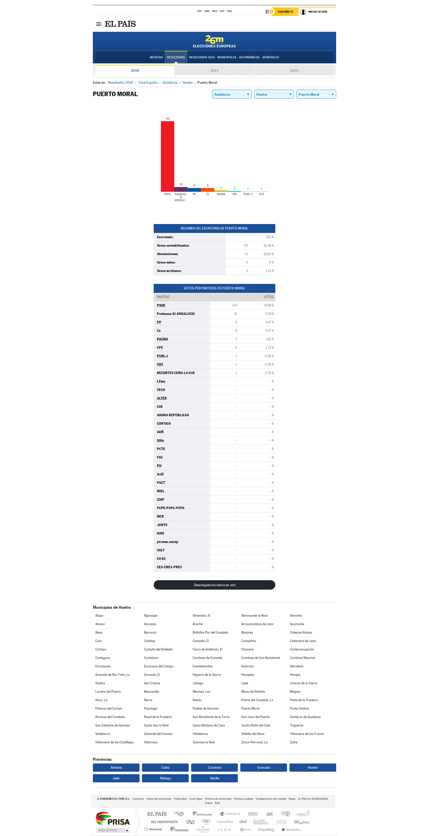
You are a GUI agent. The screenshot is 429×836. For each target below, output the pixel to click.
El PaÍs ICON (224, 829)
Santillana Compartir (230, 814)
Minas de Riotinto (253, 691)
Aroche (198, 624)
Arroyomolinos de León (257, 624)
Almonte (296, 615)
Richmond (154, 829)
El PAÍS (157, 814)
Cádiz (165, 767)
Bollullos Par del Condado (210, 632)
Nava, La (101, 700)
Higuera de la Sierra (207, 675)
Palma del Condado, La (257, 700)
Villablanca (200, 734)
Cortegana (102, 658)
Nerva (148, 700)
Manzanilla (151, 691)
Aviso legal (195, 798)
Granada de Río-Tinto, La (112, 675)
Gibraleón (296, 666)
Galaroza (247, 666)
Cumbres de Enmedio (207, 658)
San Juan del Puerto (255, 717)
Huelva (100, 683)
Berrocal (150, 632)
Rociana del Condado (110, 717)
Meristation (290, 829)
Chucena (247, 649)
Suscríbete (285, 11)
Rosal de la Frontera (158, 717)
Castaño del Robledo (158, 649)
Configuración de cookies (271, 798)
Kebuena (297, 822)
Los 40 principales (180, 814)
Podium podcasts (203, 829)
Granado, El (152, 675)
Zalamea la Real (204, 742)
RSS (217, 803)
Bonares (247, 632)
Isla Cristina (152, 683)
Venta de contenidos (158, 798)
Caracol (302, 814)
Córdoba (214, 767)
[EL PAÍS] (121, 24)
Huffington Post (163, 822)
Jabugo (198, 683)
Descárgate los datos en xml (214, 585)
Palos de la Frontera (304, 700)
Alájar (99, 615)
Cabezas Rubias (301, 632)
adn (284, 814)
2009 (294, 71)
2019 (135, 71)
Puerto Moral (250, 708)
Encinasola (102, 666)
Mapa (292, 798)
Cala (98, 641)
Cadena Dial (243, 822)
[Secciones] (99, 24)
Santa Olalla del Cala (255, 725)
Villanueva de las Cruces (307, 734)
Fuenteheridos (203, 666)
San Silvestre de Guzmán (112, 725)
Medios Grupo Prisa (112, 830)
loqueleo (266, 829)
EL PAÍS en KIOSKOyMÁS (313, 798)
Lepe (244, 683)
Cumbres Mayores (302, 658)
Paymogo (150, 708)
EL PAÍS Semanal (261, 822)
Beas (98, 632)
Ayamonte (297, 624)
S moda (244, 829)
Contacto (138, 798)
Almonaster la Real (254, 615)
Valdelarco (102, 734)
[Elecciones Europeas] (214, 41)
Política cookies (243, 798)
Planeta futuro (279, 822)
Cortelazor (151, 658)
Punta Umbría (299, 708)
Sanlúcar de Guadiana (305, 717)
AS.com (267, 814)
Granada (263, 767)
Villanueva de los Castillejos (114, 742)
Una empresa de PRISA (113, 818)
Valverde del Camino (158, 734)
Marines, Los (201, 691)
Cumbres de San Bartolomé (260, 658)
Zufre (293, 742)
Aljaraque (150, 615)
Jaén (116, 778)
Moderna (178, 829)
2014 (214, 71)
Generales (270, 57)
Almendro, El (201, 615)
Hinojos (295, 675)
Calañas (149, 641)
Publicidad (180, 798)
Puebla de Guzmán (206, 708)
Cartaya (100, 649)
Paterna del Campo (108, 708)
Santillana (203, 814)
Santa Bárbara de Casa (209, 725)
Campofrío (248, 641)
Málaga (165, 778)
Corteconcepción (302, 649)
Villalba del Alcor (253, 734)
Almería (116, 767)
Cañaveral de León (303, 641)
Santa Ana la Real (156, 725)
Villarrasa (150, 742)
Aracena (150, 624)
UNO (190, 822)
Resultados (176, 57)
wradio (205, 822)
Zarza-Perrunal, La (254, 742)
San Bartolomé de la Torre (211, 717)
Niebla (197, 700)
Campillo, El (201, 641)
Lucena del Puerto (108, 691)
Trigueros (296, 725)
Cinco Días (224, 822)
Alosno (100, 624)
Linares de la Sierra (303, 683)
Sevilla (214, 778)
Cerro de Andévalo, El (207, 649)
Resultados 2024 (202, 57)
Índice (209, 803)
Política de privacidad (218, 798)
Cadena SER (251, 814)
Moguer (295, 691)
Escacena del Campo (158, 666)
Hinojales (247, 675)
